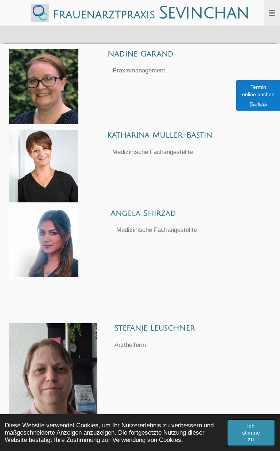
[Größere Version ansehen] (43, 86)
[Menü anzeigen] (272, 12)
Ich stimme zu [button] (251, 432)
